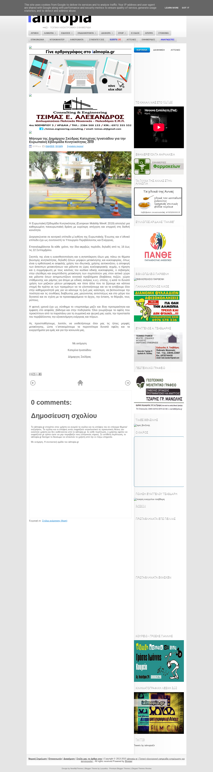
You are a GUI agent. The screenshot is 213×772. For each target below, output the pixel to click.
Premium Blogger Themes (119, 769)
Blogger (128, 761)
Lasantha (104, 769)
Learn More (172, 7)
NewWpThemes (76, 769)
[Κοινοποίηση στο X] (37, 374)
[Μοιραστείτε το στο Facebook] (40, 374)
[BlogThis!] (33, 374)
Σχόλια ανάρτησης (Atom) (54, 521)
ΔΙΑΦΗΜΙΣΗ (159, 50)
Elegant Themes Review (141, 769)
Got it (185, 7)
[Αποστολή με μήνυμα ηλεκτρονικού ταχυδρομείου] (30, 374)
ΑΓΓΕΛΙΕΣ (175, 50)
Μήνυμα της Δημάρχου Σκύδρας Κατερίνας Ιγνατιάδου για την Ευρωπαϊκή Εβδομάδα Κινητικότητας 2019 (77, 139)
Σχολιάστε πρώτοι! (75, 146)
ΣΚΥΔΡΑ (59, 146)
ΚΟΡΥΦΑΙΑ (142, 50)
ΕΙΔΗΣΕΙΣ (50, 146)
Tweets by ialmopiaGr (144, 745)
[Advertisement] (159, 75)
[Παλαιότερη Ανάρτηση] (127, 385)
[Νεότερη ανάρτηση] (33, 385)
